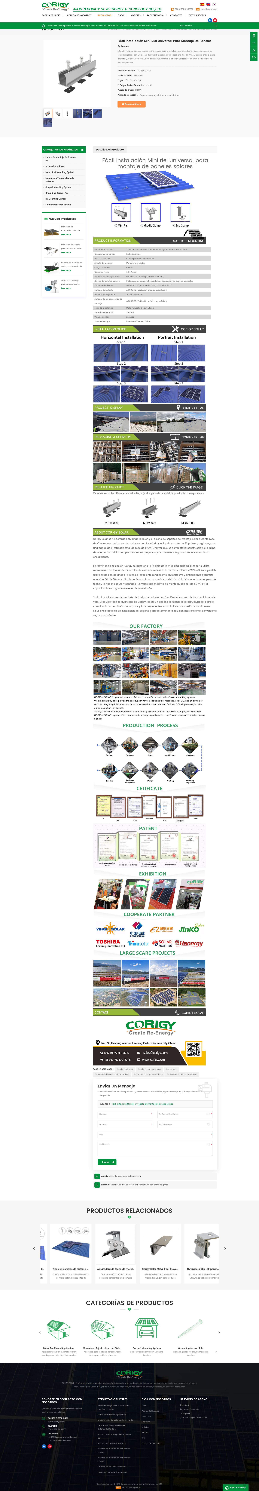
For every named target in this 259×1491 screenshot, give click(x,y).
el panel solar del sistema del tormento (115, 1420)
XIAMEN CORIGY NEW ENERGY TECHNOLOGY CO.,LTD (117, 9)
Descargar (184, 1405)
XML (143, 1438)
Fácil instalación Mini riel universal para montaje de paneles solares (142, 1104)
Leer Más (65, 234)
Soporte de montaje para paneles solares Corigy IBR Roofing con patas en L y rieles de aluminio (71, 282)
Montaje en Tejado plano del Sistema (59, 180)
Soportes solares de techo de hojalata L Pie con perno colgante (139, 1184)
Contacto (176, 15)
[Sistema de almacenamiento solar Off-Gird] (200, 1329)
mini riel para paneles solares (149, 1074)
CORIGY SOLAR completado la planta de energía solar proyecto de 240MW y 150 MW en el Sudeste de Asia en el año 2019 (101, 25)
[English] (208, 4)
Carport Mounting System (58, 187)
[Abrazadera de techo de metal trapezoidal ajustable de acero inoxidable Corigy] (63, 1244)
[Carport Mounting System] (68, 1329)
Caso (121, 15)
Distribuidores (197, 15)
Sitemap (145, 1432)
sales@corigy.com (209, 9)
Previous (33, 1248)
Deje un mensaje (238, 1487)
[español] (202, 4)
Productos (104, 15)
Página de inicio (51, 15)
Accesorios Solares (54, 166)
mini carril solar (126, 1069)
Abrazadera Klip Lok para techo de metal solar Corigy (152, 1269)
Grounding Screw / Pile (56, 193)
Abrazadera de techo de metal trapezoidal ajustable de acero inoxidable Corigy (62, 1269)
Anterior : (105, 1176)
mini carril (172, 1069)
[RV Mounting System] (156, 1329)
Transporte (185, 1413)
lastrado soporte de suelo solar (112, 1443)
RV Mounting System (55, 199)
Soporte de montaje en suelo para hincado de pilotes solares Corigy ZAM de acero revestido (71, 264)
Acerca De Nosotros (79, 15)
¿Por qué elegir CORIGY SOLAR (193, 1417)
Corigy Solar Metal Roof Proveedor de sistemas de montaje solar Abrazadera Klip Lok (107, 1269)
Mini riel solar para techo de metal (125, 1176)
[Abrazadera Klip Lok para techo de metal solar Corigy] (152, 1244)
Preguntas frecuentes (189, 1409)
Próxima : (105, 1184)
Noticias (136, 15)
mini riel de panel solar (150, 1069)
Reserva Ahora (133, 104)
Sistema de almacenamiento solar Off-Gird (200, 1348)
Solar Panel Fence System (58, 204)
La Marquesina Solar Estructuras (112, 1466)
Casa (144, 1405)
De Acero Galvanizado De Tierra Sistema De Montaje (112, 1427)
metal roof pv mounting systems (112, 1472)
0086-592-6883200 (184, 9)
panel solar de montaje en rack (112, 1414)
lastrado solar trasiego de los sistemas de (115, 1436)
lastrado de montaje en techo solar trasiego (114, 1450)
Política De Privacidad (151, 1443)
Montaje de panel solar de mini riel (113, 1074)
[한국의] (214, 4)
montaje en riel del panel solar (183, 1074)
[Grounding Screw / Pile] (112, 1329)
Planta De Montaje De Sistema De (60, 159)
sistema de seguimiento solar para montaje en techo (113, 1407)
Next (225, 1248)
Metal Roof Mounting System (139, 29)
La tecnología (155, 15)
